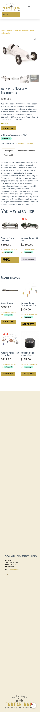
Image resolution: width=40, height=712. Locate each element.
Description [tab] (8, 151)
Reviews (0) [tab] (8, 155)
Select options (6, 260)
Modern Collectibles (14, 31)
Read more (8, 374)
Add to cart (9, 128)
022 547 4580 (14, 570)
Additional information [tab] (25, 151)
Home (3, 31)
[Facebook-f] (7, 576)
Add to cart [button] (9, 322)
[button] (29, 7)
